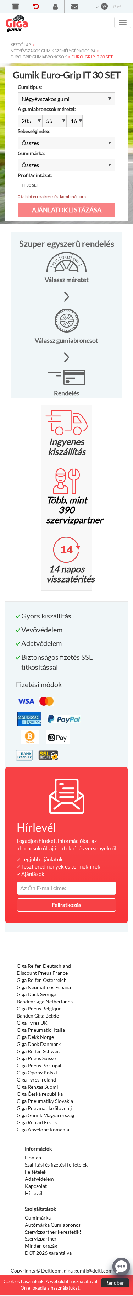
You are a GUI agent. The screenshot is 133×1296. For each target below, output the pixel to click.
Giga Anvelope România (43, 1129)
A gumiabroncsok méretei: (47, 109)
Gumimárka (38, 1218)
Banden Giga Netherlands (45, 1001)
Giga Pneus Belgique (39, 1008)
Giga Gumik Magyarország (45, 1115)
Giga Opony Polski (37, 1072)
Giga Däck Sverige (36, 994)
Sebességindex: (34, 131)
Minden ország (41, 1246)
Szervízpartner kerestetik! (53, 1232)
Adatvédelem (39, 1179)
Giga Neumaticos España (44, 987)
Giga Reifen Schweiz (39, 1051)
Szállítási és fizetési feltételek (56, 1165)
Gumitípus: (30, 87)
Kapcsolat (36, 1186)
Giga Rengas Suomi (37, 1087)
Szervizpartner (41, 1239)
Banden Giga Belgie (38, 1016)
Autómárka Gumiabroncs (53, 1225)
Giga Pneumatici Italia (41, 1030)
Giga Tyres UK (32, 1023)
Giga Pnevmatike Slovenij (44, 1108)
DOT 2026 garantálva (48, 1253)
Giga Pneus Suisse (36, 1058)
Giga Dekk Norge (35, 1037)
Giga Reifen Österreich (42, 980)
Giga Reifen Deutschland (44, 966)
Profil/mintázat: (35, 175)
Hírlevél (34, 1193)
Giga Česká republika (40, 1094)
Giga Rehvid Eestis (37, 1122)
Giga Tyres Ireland (36, 1080)
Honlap (33, 1157)
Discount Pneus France (42, 973)
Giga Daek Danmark (39, 1044)
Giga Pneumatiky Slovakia (45, 1101)
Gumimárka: (31, 153)
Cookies (12, 1281)
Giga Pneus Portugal (39, 1065)
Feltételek (35, 1172)
